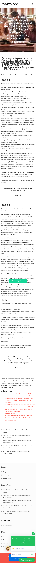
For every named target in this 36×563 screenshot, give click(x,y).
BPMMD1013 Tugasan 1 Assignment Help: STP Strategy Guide (17, 452)
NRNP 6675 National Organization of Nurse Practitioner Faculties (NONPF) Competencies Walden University (19, 418)
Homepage (6, 475)
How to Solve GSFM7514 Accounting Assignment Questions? (17, 447)
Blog (4, 472)
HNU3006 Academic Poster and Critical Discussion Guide (17, 431)
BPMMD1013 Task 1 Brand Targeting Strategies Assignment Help (17, 441)
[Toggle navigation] (32, 4)
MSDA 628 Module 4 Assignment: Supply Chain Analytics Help (16, 436)
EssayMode (9, 4)
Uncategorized (21, 74)
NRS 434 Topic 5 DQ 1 (11, 413)
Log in (5, 537)
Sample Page (7, 478)
